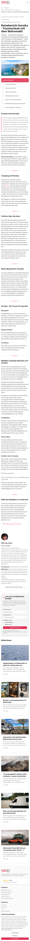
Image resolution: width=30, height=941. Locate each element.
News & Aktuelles (9, 622)
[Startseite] (5, 2)
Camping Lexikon (5, 896)
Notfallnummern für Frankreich (13, 523)
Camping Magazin (5, 894)
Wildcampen (6, 186)
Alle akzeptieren (15, 938)
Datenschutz (4, 907)
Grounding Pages (5, 911)
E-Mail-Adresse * (7, 609)
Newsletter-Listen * (8, 620)
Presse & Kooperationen (7, 898)
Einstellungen (15, 932)
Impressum (4, 905)
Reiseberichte (8, 624)
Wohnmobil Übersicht (6, 892)
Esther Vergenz (5, 546)
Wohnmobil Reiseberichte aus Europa (10, 10)
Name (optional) (7, 614)
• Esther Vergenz (5, 19)
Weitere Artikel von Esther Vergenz (13, 587)
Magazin (7, 7)
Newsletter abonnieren (15, 627)
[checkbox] (3, 622)
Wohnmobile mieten (6, 890)
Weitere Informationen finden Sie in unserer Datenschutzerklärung (12, 929)
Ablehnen (15, 935)
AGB (2, 909)
